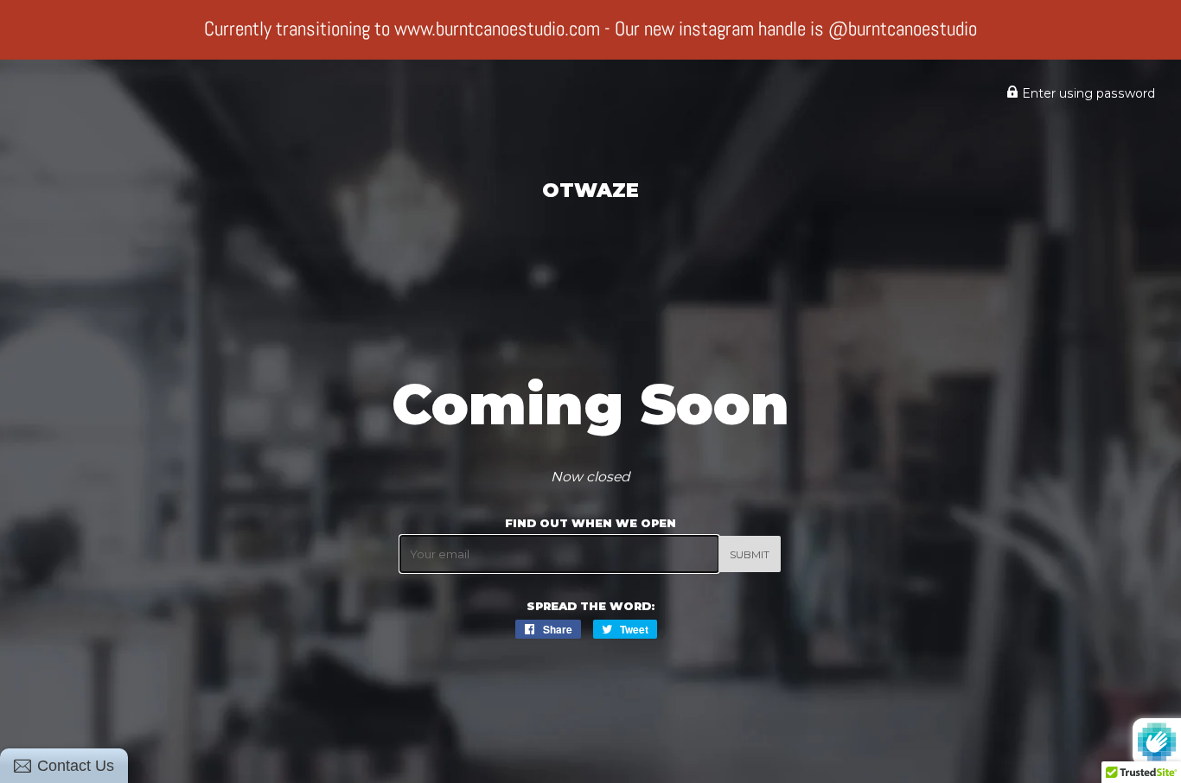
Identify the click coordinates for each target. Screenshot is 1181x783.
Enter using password (1086, 93)
